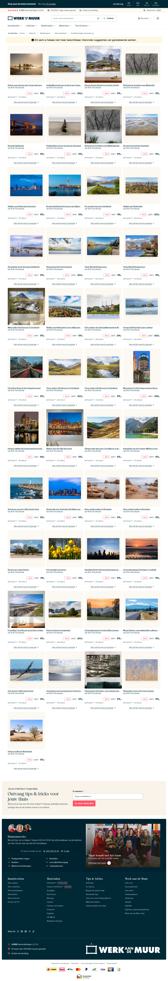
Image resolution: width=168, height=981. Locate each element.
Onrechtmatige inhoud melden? (93, 963)
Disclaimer (75, 963)
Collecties (30, 25)
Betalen (15, 862)
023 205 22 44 (52, 851)
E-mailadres (78, 791)
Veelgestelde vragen (21, 858)
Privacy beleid (112, 963)
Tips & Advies (81, 25)
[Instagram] (18, 931)
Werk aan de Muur (136, 878)
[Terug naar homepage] (24, 17)
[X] (29, 931)
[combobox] (74, 18)
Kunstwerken (13, 25)
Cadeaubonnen (56, 866)
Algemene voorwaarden (60, 963)
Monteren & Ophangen (21, 866)
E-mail (66, 851)
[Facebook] (25, 931)
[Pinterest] (22, 931)
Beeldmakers (47, 25)
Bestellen (53, 858)
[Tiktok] (33, 931)
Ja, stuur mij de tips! (84, 803)
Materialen (64, 25)
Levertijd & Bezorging (58, 862)
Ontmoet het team (97, 863)
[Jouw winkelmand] (157, 18)
